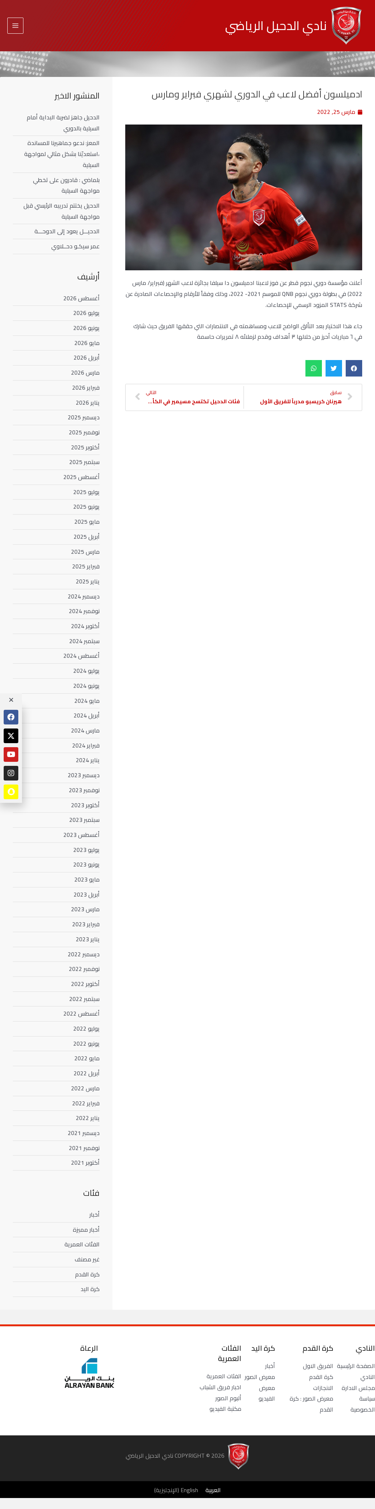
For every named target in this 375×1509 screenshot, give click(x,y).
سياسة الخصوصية (362, 1404)
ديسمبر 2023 (84, 775)
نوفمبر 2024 (84, 610)
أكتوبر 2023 (85, 805)
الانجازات (323, 1387)
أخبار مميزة (86, 1229)
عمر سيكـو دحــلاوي (75, 246)
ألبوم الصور (228, 1398)
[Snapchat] (11, 792)
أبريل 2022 (87, 1073)
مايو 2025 (87, 521)
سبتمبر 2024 (84, 640)
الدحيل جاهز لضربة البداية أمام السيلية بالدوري (63, 123)
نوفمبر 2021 (84, 1147)
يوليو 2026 (86, 312)
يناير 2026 (88, 402)
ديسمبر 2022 (84, 954)
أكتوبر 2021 (85, 1162)
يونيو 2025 (86, 506)
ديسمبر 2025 (84, 417)
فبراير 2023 (86, 924)
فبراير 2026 (86, 387)
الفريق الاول (318, 1365)
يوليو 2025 (86, 491)
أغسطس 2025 (81, 476)
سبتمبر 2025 (84, 461)
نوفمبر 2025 (84, 432)
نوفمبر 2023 (84, 790)
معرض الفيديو (267, 1393)
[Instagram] (11, 773)
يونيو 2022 (86, 1043)
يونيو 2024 (86, 685)
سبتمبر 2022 (84, 998)
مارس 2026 (85, 372)
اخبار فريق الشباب (220, 1387)
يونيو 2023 (86, 864)
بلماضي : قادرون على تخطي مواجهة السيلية (66, 185)
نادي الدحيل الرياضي (276, 25)
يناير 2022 (88, 1117)
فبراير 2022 (86, 1103)
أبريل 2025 (87, 536)
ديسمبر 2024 (84, 596)
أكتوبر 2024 (85, 625)
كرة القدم (87, 1274)
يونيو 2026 (86, 327)
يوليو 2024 (86, 670)
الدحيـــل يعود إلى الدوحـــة (67, 231)
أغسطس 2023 (81, 834)
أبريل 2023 (87, 894)
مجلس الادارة (358, 1387)
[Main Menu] (15, 26)
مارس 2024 (85, 730)
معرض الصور (260, 1376)
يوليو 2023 (86, 849)
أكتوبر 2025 (85, 447)
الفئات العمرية (82, 1244)
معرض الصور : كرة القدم (311, 1404)
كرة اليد (90, 1288)
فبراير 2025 (86, 566)
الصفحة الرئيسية (356, 1365)
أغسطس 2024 (81, 655)
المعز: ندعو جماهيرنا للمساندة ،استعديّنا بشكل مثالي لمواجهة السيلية (62, 153)
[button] (354, 368)
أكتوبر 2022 (85, 983)
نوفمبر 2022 (84, 968)
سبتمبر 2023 (84, 819)
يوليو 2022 (86, 1028)
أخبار (94, 1214)
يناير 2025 (88, 581)
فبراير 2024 (86, 745)
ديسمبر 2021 (84, 1132)
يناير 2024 (88, 759)
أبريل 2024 (87, 715)
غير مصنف (87, 1259)
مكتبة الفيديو (225, 1408)
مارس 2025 (85, 551)
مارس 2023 (85, 909)
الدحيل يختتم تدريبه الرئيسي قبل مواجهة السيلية (61, 211)
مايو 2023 (87, 879)
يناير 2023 (88, 939)
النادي (367, 1376)
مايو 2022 (87, 1058)
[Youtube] (11, 754)
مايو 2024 (87, 700)
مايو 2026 (87, 342)
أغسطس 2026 (81, 298)
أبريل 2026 (87, 357)
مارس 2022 (85, 1088)
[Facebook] (11, 717)
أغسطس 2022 (81, 1013)
